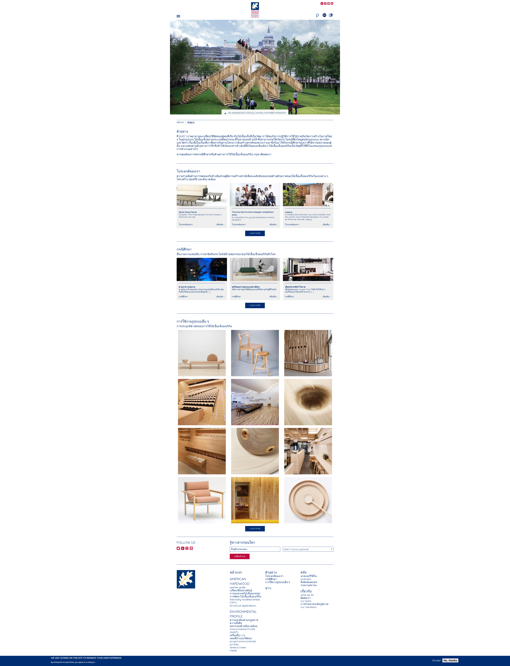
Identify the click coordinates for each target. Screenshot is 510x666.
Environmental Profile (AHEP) (242, 631)
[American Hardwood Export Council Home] (255, 9)
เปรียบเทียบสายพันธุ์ (241, 590)
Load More (255, 233)
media (233, 650)
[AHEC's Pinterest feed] (328, 3)
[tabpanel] (255, 68)
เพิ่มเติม (219, 224)
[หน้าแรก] (186, 579)
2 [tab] (324, 27)
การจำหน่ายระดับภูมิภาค (314, 604)
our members (309, 607)
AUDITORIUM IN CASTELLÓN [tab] (257, 113)
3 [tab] (328, 27)
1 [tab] (321, 27)
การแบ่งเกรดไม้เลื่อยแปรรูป (245, 593)
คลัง (303, 572)
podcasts (306, 579)
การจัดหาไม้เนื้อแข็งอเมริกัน (245, 596)
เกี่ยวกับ (306, 591)
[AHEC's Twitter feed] (178, 548)
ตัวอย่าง (191, 122)
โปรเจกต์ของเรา (188, 171)
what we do (307, 594)
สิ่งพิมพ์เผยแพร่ (309, 582)
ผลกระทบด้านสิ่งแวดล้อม (244, 626)
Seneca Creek (238, 647)
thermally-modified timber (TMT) (245, 601)
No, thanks (450, 660)
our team (306, 601)
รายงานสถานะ (309, 585)
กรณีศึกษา (184, 249)
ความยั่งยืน (236, 623)
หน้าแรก (180, 122)
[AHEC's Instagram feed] (325, 3)
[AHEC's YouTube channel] (322, 3)
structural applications (243, 605)
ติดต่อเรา (306, 598)
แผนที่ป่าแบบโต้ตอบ (241, 638)
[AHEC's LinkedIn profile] (332, 3)
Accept (436, 660)
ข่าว (268, 588)
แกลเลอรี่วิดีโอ (309, 576)
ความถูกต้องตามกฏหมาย (244, 620)
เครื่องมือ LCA (237, 635)
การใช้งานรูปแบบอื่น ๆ (193, 321)
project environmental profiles (243, 643)
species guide (237, 587)
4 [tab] (332, 27)
